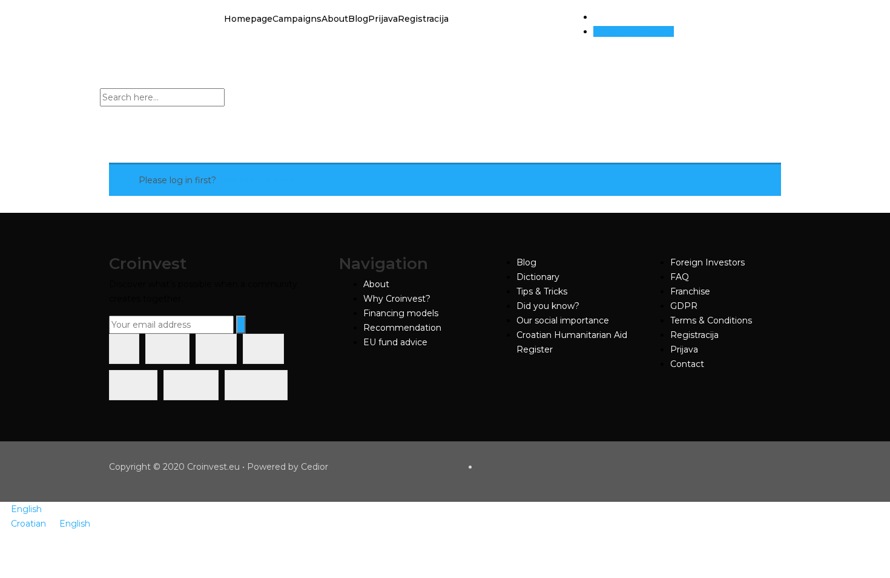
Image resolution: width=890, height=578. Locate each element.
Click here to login (256, 180)
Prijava (383, 18)
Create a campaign (633, 31)
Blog (358, 18)
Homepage (248, 18)
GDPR (683, 305)
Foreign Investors (707, 262)
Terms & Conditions (711, 320)
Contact (687, 364)
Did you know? (547, 305)
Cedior (314, 466)
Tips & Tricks (541, 291)
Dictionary (537, 276)
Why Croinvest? (396, 298)
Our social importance (562, 320)
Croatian (29, 523)
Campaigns (296, 18)
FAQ (679, 276)
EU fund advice (395, 342)
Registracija (423, 18)
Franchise (690, 291)
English (26, 509)
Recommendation (402, 327)
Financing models (400, 313)
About (334, 18)
